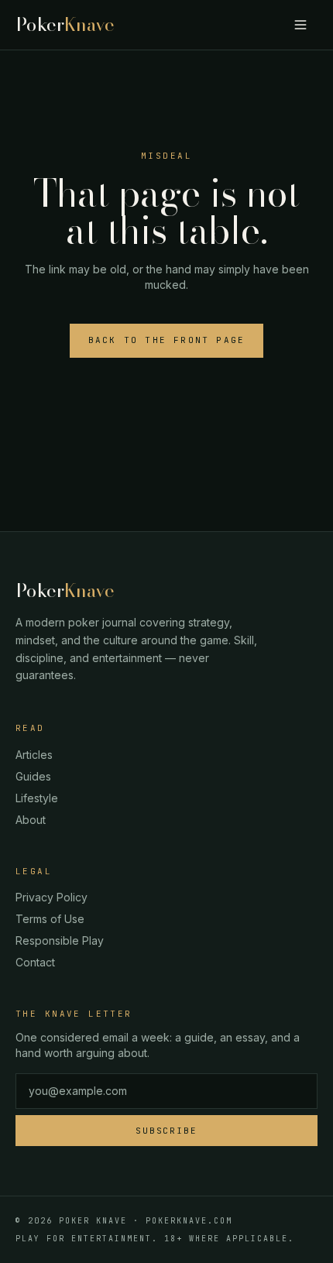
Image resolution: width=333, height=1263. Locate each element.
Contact (35, 962)
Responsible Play (59, 940)
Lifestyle (36, 798)
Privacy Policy (51, 897)
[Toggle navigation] (300, 25)
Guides (33, 776)
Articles (34, 754)
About (30, 819)
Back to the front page (166, 340)
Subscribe (167, 1130)
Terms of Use (49, 918)
